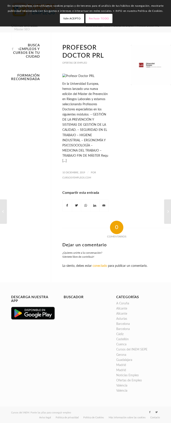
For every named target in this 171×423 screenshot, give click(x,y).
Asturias (121, 318)
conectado (100, 265)
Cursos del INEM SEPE (131, 349)
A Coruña (122, 303)
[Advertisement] (25, 150)
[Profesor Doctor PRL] (151, 65)
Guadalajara (124, 360)
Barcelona (123, 324)
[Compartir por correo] (104, 206)
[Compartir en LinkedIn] (94, 206)
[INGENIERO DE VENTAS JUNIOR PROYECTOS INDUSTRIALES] (167, 211)
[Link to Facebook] (12, 49)
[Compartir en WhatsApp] (85, 206)
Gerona (121, 354)
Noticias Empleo (127, 375)
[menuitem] (22, 29)
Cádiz (120, 334)
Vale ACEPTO (72, 18)
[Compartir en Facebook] (67, 206)
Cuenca (121, 344)
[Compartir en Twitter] (76, 206)
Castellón (122, 339)
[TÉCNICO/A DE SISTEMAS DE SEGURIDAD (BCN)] (3, 211)
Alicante (121, 308)
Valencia (121, 385)
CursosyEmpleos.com (76, 177)
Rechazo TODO (99, 18)
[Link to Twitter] (19, 49)
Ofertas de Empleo (74, 63)
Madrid (121, 365)
